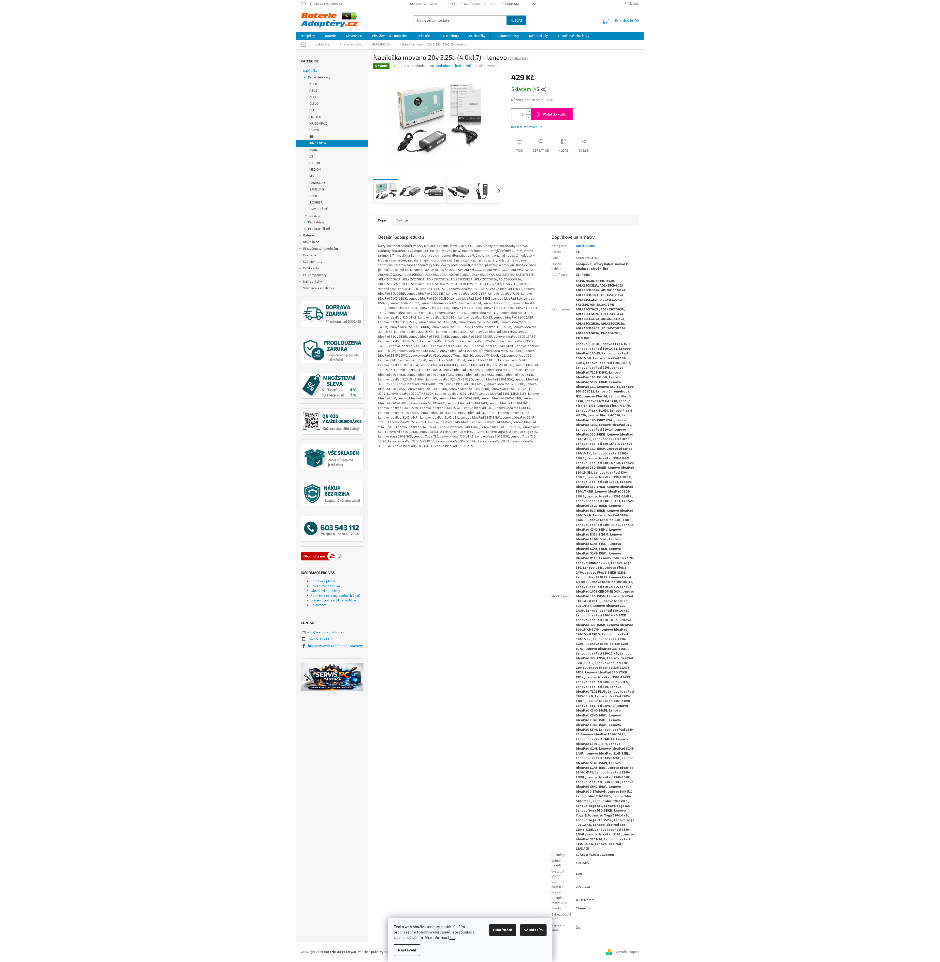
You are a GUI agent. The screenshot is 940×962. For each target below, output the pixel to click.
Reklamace (319, 605)
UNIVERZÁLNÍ (318, 209)
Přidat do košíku (555, 114)
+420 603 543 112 (320, 639)
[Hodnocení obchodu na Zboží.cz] (319, 556)
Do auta (314, 215)
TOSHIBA (316, 202)
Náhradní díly (312, 281)
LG (311, 156)
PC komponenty (315, 275)
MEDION (315, 169)
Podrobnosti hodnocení (453, 66)
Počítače (309, 255)
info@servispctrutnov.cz (326, 632)
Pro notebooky (319, 77)
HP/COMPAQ (318, 123)
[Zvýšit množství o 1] (528, 111)
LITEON (314, 162)
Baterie (308, 235)
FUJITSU (315, 117)
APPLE (313, 97)
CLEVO (314, 103)
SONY (313, 195)
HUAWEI (314, 130)
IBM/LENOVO (318, 143)
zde (452, 937)
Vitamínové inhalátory (319, 288)
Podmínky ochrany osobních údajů (336, 595)
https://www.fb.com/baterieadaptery (335, 645)
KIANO (313, 149)
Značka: (486, 65)
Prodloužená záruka (463, 4)
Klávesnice (311, 242)
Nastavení (407, 950)
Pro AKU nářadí (319, 228)
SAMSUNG (316, 189)
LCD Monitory (312, 261)
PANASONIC (317, 182)
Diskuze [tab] (402, 220)
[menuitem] (308, 36)
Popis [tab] (382, 220)
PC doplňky (311, 268)
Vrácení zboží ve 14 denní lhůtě (333, 600)
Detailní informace (524, 127)
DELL (312, 110)
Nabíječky (310, 70)
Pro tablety (316, 222)
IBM (312, 136)
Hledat (516, 20)
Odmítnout (503, 930)
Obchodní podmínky (505, 4)
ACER (313, 84)
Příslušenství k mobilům (320, 248)
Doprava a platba (423, 4)
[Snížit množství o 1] (528, 117)
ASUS (313, 90)
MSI (312, 176)
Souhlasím (533, 930)
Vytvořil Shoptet (627, 951)
